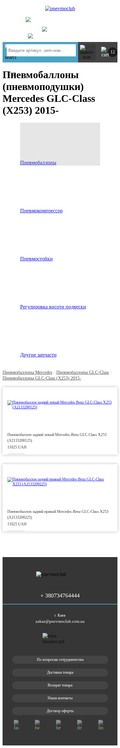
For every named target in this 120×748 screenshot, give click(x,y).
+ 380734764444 (72, 21)
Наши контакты (60, 698)
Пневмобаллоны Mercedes (27, 372)
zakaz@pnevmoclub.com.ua (60, 621)
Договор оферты (60, 711)
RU (107, 10)
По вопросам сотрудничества (60, 659)
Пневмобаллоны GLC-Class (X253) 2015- (42, 378)
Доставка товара (60, 672)
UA (97, 10)
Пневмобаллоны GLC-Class (82, 372)
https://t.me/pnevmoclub (67, 35)
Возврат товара (60, 685)
